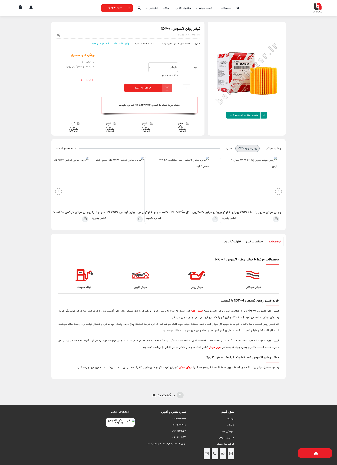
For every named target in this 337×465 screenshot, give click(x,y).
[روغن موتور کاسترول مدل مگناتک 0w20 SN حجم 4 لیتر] (215, 219)
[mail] (207, 453)
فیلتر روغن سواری (170, 43)
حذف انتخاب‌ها (169, 75)
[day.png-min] (73, 124)
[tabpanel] (168, 312)
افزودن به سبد (143, 88)
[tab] (274, 241)
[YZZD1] (246, 73)
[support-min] (146, 124)
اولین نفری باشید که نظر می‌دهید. (110, 43)
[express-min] (182, 124)
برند (195, 67)
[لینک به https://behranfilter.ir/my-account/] (31, 7)
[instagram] (231, 453)
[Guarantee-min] (109, 124)
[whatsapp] (223, 453)
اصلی (197, 43)
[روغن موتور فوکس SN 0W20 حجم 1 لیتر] (140, 219)
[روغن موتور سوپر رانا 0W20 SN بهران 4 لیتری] (276, 219)
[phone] (215, 453)
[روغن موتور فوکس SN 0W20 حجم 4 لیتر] (85, 219)
